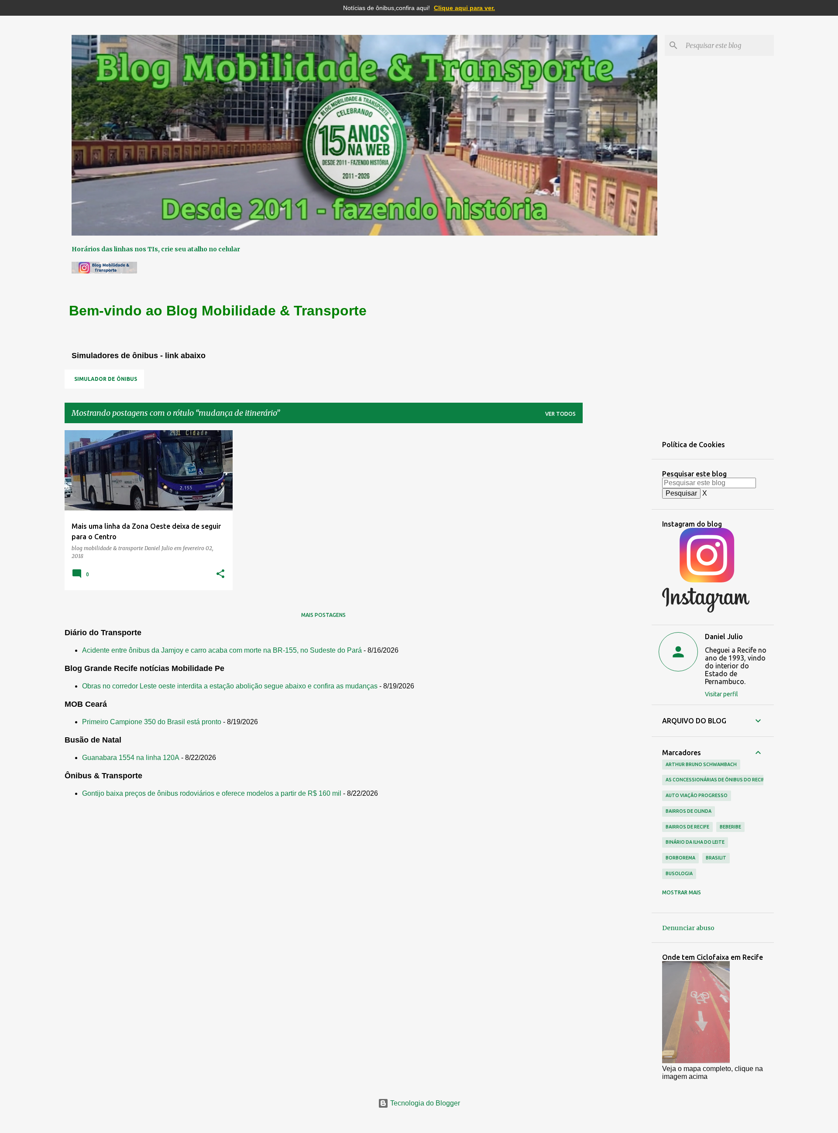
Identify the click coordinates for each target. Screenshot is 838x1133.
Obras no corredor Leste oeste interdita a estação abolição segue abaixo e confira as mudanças (230, 686)
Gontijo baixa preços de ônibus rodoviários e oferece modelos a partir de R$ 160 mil (211, 793)
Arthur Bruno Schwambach (701, 764)
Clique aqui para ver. (464, 7)
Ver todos (560, 414)
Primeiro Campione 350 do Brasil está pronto (151, 722)
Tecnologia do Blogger (424, 1103)
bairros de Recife (687, 826)
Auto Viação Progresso (697, 795)
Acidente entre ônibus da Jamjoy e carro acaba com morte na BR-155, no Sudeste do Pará (222, 650)
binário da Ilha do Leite (695, 842)
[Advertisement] (617, 561)
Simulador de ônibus (105, 379)
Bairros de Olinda (688, 811)
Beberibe (730, 826)
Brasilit (716, 857)
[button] (220, 574)
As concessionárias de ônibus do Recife (716, 779)
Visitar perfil (721, 694)
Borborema (680, 857)
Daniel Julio (724, 636)
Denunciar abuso (688, 928)
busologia (679, 873)
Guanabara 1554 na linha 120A (130, 757)
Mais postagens (323, 615)
